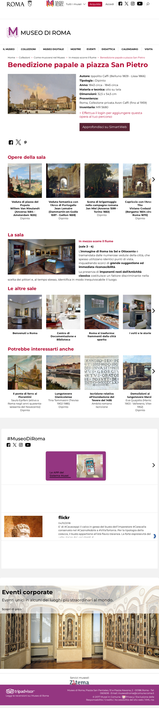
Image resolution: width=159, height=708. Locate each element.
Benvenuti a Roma (25, 333)
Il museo (9, 49)
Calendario (130, 49)
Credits (109, 699)
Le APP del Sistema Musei (59, 474)
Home (11, 57)
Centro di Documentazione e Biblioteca (63, 336)
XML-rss (149, 699)
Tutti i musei (74, 4)
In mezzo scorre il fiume (82, 57)
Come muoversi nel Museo (49, 57)
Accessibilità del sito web (129, 699)
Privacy (130, 697)
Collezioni (28, 49)
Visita (149, 49)
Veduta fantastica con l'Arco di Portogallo (63, 203)
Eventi (91, 49)
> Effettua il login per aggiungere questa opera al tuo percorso (111, 114)
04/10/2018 (104, 530)
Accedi (109, 4)
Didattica (108, 49)
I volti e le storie (140, 333)
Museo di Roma (46, 32)
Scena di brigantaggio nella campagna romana (102, 203)
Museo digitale (53, 49)
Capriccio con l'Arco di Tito (140, 203)
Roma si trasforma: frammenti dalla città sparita (102, 336)
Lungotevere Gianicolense (63, 395)
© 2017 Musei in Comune (106, 697)
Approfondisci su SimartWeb (104, 127)
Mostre (76, 49)
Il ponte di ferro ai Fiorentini (25, 395)
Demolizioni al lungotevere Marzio (140, 395)
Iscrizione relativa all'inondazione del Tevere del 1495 (101, 397)
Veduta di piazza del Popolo (25, 203)
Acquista (95, 4)
